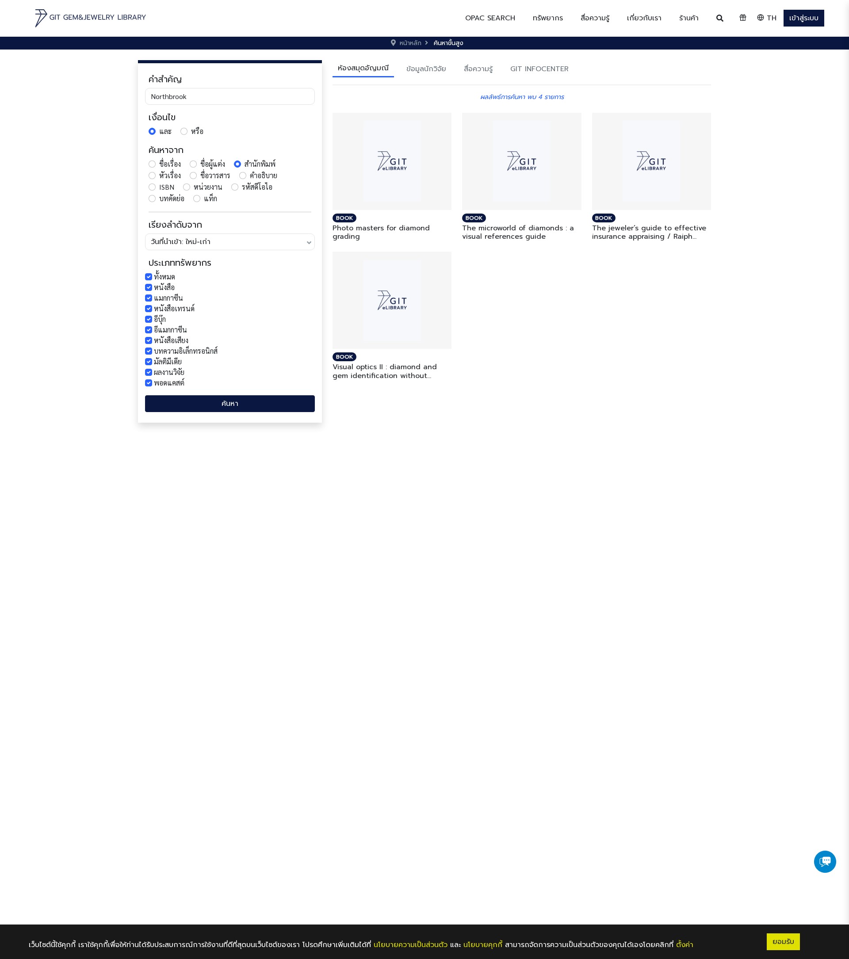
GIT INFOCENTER (539, 69)
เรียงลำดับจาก (175, 224)
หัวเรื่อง (170, 175)
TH (770, 18)
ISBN (166, 186)
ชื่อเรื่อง (170, 163)
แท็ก (210, 198)
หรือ (197, 131)
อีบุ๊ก (160, 319)
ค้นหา (230, 403)
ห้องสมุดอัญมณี (363, 68)
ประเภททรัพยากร (180, 262)
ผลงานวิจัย (169, 372)
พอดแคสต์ (169, 382)
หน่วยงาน (208, 186)
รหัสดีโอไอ (257, 186)
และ (165, 131)
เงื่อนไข (162, 117)
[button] (547, 18)
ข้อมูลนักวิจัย (426, 69)
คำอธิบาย (263, 175)
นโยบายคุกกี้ (482, 945)
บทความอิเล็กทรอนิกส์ (186, 350)
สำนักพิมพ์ (260, 163)
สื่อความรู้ (478, 69)
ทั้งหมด (164, 276)
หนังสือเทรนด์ (174, 308)
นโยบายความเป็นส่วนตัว (410, 945)
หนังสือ (164, 287)
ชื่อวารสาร (215, 175)
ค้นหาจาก (166, 150)
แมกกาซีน (168, 297)
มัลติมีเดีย (168, 361)
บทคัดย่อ (171, 198)
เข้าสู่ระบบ (803, 18)
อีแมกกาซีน (170, 329)
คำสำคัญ (165, 79)
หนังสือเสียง (171, 340)
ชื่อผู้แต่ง (212, 163)
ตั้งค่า (684, 945)
